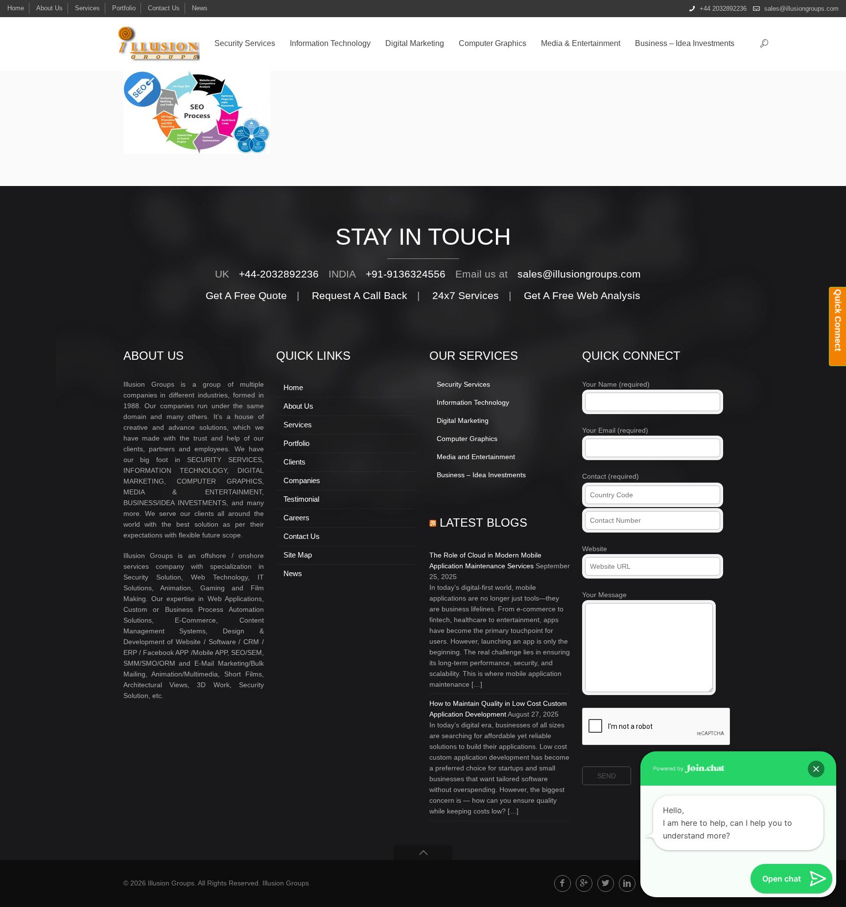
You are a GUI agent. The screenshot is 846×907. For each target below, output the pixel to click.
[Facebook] (562, 883)
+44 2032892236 (723, 8)
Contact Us (164, 8)
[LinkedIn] (627, 883)
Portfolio (124, 8)
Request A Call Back (359, 295)
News (200, 8)
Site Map (297, 555)
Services (87, 8)
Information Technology (473, 402)
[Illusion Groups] (158, 44)
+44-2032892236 (279, 273)
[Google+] (584, 883)
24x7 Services (465, 295)
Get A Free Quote (246, 295)
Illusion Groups (285, 883)
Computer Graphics (467, 438)
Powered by (669, 768)
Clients (294, 462)
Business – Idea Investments (481, 475)
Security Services (463, 384)
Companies (301, 480)
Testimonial (301, 499)
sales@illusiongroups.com (801, 8)
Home (15, 8)
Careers (296, 517)
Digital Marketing (463, 420)
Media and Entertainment (476, 457)
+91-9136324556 (406, 273)
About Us (49, 8)
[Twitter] (605, 883)
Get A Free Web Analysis (582, 295)
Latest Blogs (483, 522)
